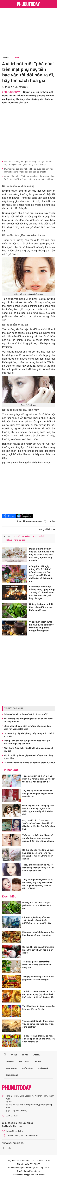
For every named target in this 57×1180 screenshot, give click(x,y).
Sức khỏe (24, 1062)
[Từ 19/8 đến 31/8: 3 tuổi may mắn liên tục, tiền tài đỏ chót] (11, 1011)
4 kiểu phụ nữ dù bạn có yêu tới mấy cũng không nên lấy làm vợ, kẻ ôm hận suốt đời (38, 868)
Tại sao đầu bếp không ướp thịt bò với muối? (26, 714)
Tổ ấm (16, 57)
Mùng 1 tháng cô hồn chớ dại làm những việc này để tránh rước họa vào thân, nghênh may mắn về (41, 555)
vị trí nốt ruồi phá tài (22, 536)
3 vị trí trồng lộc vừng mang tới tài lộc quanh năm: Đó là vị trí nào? (28, 720)
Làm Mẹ (36, 1055)
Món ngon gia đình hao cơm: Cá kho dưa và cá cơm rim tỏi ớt (38, 933)
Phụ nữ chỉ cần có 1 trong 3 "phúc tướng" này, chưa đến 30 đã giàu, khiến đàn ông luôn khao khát (38, 824)
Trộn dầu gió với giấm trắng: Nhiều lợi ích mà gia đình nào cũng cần (36, 965)
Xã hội (14, 1055)
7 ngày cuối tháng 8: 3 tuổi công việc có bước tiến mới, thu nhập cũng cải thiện (38, 1024)
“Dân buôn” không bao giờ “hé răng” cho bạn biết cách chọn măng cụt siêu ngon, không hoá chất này (28, 163)
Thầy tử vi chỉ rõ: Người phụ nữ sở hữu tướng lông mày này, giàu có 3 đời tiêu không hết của (38, 838)
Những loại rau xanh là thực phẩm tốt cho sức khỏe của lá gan (41, 607)
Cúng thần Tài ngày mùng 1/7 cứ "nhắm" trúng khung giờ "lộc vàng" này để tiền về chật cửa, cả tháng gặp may (41, 573)
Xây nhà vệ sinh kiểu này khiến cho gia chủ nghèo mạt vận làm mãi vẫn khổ (37, 794)
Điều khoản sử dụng (20, 1175)
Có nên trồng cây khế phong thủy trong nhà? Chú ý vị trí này (29, 734)
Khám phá (43, 1068)
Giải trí (37, 1062)
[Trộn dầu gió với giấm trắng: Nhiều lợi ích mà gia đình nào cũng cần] (11, 966)
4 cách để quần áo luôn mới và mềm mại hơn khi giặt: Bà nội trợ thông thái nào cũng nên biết (38, 779)
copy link (51, 521)
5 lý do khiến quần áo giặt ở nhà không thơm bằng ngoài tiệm (28, 756)
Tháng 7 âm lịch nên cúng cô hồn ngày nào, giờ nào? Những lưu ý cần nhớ (27, 742)
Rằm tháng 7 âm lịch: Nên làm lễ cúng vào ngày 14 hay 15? (28, 749)
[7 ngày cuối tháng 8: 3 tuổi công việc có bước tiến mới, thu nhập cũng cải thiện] (11, 1026)
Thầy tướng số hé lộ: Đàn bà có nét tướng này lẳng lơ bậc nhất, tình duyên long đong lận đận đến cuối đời (37, 884)
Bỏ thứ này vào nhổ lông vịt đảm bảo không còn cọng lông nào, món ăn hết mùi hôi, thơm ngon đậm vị (38, 854)
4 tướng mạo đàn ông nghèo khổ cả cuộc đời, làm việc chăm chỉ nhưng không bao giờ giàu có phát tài (28, 170)
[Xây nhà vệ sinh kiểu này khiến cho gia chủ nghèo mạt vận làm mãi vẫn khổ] (11, 795)
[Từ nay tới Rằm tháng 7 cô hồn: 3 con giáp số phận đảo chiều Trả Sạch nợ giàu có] (11, 1040)
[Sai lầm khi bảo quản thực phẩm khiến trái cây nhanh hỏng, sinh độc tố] (11, 951)
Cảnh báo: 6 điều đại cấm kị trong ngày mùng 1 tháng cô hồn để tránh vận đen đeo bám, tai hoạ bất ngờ (42, 592)
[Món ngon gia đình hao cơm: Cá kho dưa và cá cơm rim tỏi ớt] (11, 937)
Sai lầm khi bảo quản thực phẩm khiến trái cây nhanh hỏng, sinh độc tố (38, 950)
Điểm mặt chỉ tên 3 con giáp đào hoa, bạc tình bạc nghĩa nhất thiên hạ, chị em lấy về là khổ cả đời (38, 809)
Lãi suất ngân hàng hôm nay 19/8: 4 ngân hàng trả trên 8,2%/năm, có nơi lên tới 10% (36, 920)
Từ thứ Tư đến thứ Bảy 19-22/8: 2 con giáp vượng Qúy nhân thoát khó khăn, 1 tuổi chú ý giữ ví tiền (38, 994)
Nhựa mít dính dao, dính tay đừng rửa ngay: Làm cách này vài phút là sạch (27, 727)
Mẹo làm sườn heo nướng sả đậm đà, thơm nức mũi (29, 762)
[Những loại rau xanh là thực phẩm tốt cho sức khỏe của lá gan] (14, 610)
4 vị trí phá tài (38, 536)
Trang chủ (6, 57)
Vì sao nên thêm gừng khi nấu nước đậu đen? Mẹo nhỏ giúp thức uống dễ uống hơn (41, 626)
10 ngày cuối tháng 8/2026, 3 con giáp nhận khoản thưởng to (38, 978)
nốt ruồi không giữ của (15, 540)
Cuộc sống (27, 1068)
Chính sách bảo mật (37, 1175)
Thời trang (11, 1068)
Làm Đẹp (10, 1062)
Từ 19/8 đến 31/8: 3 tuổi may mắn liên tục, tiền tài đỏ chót (38, 1007)
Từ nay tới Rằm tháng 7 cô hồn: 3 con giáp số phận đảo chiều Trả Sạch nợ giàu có (38, 1039)
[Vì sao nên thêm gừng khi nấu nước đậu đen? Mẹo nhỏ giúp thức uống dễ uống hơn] (14, 628)
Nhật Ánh (50, 529)
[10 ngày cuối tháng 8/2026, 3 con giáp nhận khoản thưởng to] (11, 981)
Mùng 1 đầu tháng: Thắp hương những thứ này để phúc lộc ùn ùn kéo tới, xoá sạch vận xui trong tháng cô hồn (29, 177)
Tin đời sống (12, 1075)
